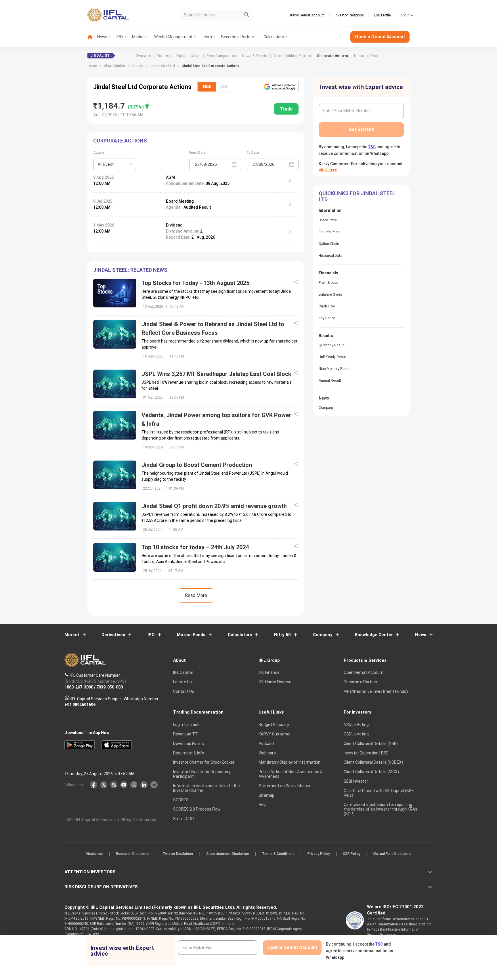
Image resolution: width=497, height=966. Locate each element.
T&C (218, 520)
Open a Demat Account (208, 503)
